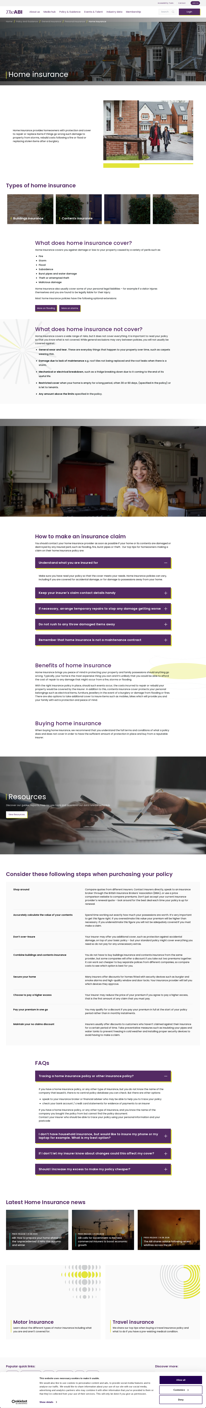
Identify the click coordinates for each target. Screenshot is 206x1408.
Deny (181, 1399)
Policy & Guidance (70, 12)
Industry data (114, 12)
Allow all (180, 1380)
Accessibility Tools (165, 3)
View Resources (16, 814)
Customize (179, 1389)
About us (34, 12)
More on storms (70, 308)
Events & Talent (93, 12)
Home (9, 21)
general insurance (51, 21)
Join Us (195, 3)
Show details (46, 1402)
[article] (53, 1302)
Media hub (49, 12)
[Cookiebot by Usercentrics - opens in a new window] (19, 1402)
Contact (182, 3)
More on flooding (46, 308)
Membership (133, 12)
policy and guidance (27, 21)
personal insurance (75, 21)
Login (189, 11)
